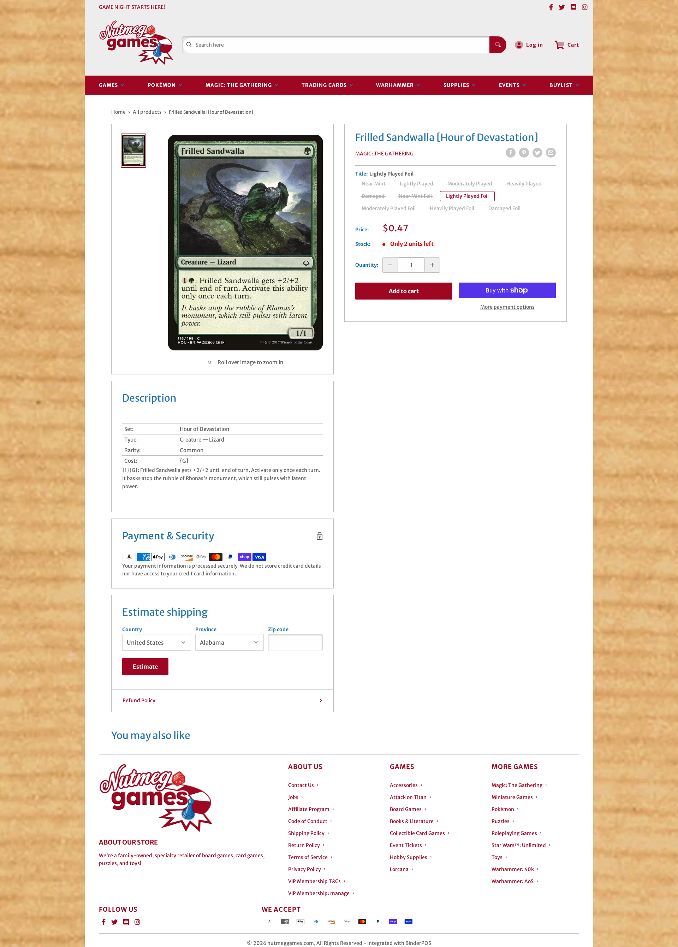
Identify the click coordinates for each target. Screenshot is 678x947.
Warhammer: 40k (513, 869)
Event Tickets (406, 845)
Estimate (145, 666)
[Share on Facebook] (511, 153)
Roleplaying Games (514, 833)
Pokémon (163, 85)
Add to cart (404, 291)
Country (132, 629)
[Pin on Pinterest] (524, 153)
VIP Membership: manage (319, 893)
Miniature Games (512, 797)
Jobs (293, 797)
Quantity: (366, 265)
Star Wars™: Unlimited (519, 845)
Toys (497, 857)
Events (511, 85)
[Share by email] (551, 153)
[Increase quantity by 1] (432, 265)
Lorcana (399, 869)
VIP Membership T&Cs (314, 881)
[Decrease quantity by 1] (390, 265)
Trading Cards (326, 85)
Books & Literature (412, 821)
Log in (534, 45)
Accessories (404, 785)
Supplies (458, 85)
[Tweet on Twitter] (537, 153)
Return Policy (304, 845)
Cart (573, 45)
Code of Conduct (307, 821)
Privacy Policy (304, 869)
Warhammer (396, 85)
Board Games (406, 809)
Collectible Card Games (417, 833)
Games (110, 85)
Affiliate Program (308, 809)
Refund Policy (139, 700)
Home (118, 112)
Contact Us (301, 785)
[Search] (497, 44)
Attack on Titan (408, 797)
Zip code (278, 629)
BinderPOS (418, 943)
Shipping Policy (306, 833)
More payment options (507, 307)
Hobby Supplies (408, 857)
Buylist (562, 85)
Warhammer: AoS (513, 881)
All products (147, 112)
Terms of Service (308, 857)
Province (205, 629)
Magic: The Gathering (240, 85)
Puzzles (501, 821)
